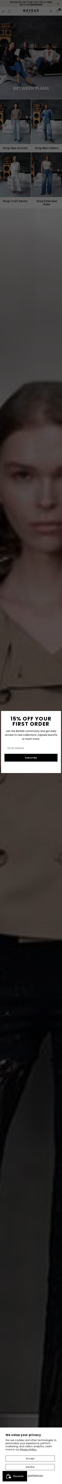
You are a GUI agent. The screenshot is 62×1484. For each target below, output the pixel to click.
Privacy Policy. (28, 1449)
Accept (30, 1458)
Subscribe (31, 757)
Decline (30, 1467)
